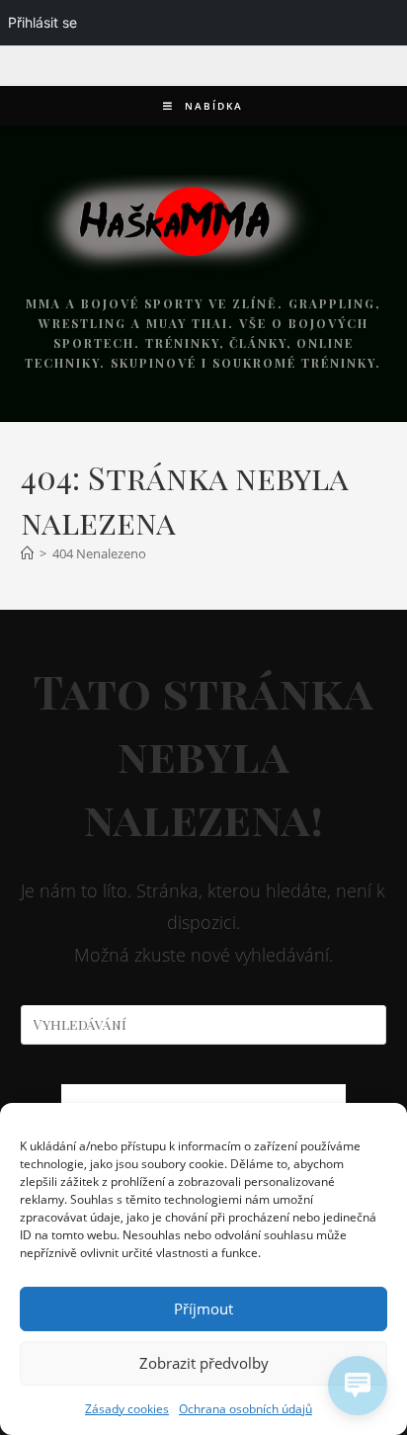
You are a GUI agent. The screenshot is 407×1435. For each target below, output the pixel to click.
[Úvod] (27, 553)
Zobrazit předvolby (204, 1363)
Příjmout (203, 1308)
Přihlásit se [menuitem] (42, 22)
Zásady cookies (127, 1408)
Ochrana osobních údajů (245, 1408)
